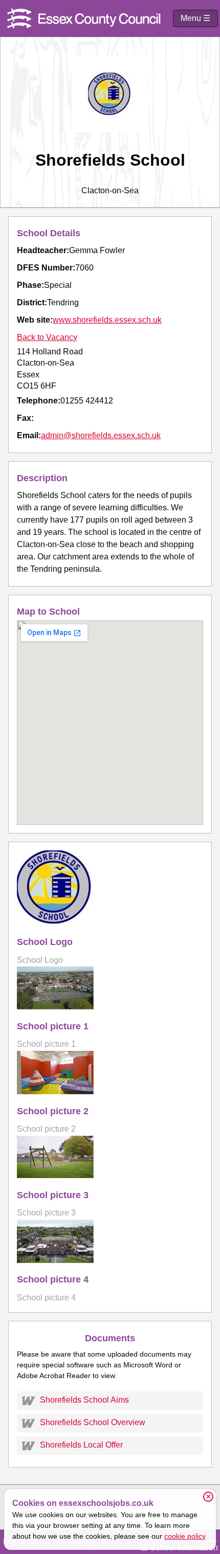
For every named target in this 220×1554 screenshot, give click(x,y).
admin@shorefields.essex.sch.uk (101, 435)
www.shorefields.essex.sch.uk (107, 320)
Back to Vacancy (47, 337)
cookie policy (185, 1536)
